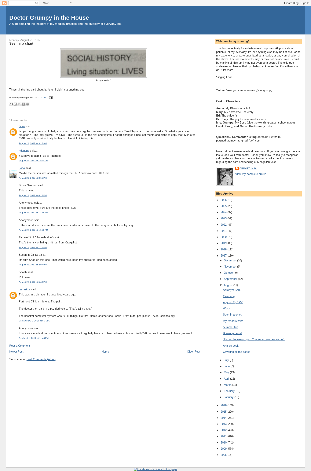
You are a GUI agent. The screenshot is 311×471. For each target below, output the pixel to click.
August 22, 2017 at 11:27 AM (33, 212)
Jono (22, 168)
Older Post (193, 351)
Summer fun (230, 327)
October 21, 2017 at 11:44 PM (33, 338)
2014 (224, 417)
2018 (224, 249)
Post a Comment (19, 345)
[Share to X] (19, 104)
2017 (224, 255)
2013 (224, 424)
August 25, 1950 (233, 302)
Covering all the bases (236, 351)
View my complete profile (250, 174)
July (227, 360)
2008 (224, 454)
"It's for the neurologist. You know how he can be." (254, 339)
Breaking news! (232, 333)
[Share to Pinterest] (27, 104)
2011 (224, 436)
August (228, 285)
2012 (224, 430)
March (228, 384)
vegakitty (24, 289)
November (230, 266)
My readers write (233, 321)
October (229, 272)
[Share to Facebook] (23, 104)
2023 (224, 218)
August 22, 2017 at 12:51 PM (33, 230)
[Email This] (11, 104)
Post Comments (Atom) (40, 359)
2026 (224, 200)
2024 (224, 212)
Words (227, 308)
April (227, 378)
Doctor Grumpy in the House (49, 17)
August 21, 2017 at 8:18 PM (33, 195)
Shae (22, 126)
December (230, 260)
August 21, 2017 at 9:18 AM (33, 143)
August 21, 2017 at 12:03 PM (33, 160)
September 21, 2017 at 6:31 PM (34, 321)
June (227, 366)
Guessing (229, 296)
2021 (224, 230)
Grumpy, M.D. (248, 168)
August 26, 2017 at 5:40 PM (33, 282)
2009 (224, 448)
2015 (224, 411)
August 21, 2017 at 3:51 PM (33, 178)
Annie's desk (231, 345)
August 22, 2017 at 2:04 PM (33, 265)
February (229, 391)
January (229, 397)
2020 (224, 237)
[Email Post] (50, 97)
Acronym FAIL (232, 289)
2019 (224, 243)
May (227, 372)
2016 (224, 405)
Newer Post (16, 351)
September (231, 278)
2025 (224, 206)
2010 (224, 442)
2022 (224, 224)
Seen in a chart (21, 43)
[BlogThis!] (15, 104)
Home (105, 351)
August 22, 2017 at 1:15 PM (33, 247)
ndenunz (24, 150)
